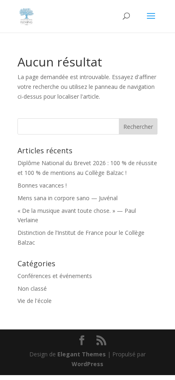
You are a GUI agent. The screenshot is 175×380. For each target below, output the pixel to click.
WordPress (87, 364)
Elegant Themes (81, 354)
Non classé (32, 288)
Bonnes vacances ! (42, 185)
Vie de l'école (35, 301)
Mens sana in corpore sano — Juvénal (68, 198)
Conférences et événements (55, 276)
